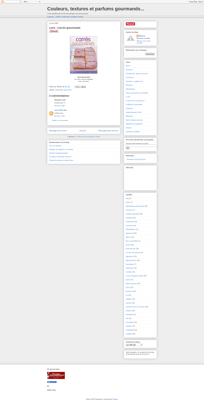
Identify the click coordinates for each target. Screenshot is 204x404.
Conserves (130, 77)
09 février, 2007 (59, 106)
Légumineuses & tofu (134, 112)
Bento (128, 66)
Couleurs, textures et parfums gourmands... (95, 8)
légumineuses (131, 260)
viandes (129, 326)
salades (129, 299)
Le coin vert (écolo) (133, 252)
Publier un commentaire (60, 120)
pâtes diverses (131, 283)
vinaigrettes (130, 330)
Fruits (128, 97)
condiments (130, 222)
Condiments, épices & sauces (137, 73)
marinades (130, 264)
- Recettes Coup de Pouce (136, 159)
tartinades (129, 314)
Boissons (129, 70)
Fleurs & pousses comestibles (137, 93)
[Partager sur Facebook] (82, 87)
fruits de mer (130, 249)
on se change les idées (134, 276)
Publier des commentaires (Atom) (88, 137)
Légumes (129, 108)
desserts (129, 233)
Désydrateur (130, 89)
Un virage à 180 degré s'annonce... (61, 157)
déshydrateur (131, 229)
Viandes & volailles (133, 132)
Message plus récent (57, 131)
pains (128, 280)
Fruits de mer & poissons (135, 101)
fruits (128, 245)
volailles (129, 334)
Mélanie (142, 36)
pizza (128, 287)
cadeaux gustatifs (132, 214)
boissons (129, 210)
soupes (128, 310)
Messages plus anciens (108, 131)
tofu (127, 318)
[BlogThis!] (78, 87)
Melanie (145, 354)
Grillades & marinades (134, 104)
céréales (129, 218)
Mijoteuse (129, 116)
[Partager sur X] (80, 87)
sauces (128, 303)
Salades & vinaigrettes (134, 124)
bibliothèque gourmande (63, 90)
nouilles (129, 272)
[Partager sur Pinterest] (85, 87)
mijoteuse (129, 268)
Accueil (82, 131)
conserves (130, 225)
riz (127, 295)
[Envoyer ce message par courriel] (76, 87)
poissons (129, 291)
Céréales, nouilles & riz (134, 81)
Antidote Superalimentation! (58, 153)
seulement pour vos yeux (135, 307)
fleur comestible (132, 241)
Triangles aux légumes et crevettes (61, 149)
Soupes (129, 128)
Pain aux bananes (55, 146)
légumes (129, 256)
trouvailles (129, 322)
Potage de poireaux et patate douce (61, 160)
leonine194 (58, 110)
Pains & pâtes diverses (134, 120)
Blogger (115, 399)
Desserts (129, 85)
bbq (127, 198)
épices (128, 237)
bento (128, 202)
